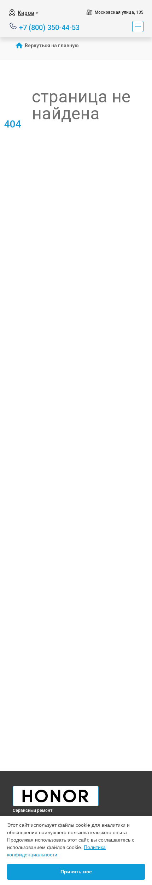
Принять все (76, 871)
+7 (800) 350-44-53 (49, 27)
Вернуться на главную (52, 45)
